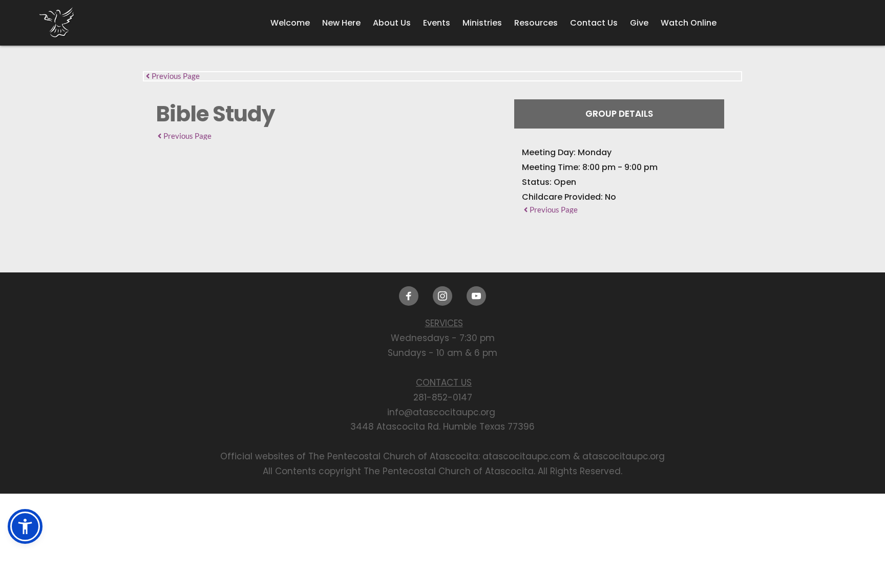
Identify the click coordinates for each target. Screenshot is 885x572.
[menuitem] (290, 23)
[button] (25, 526)
